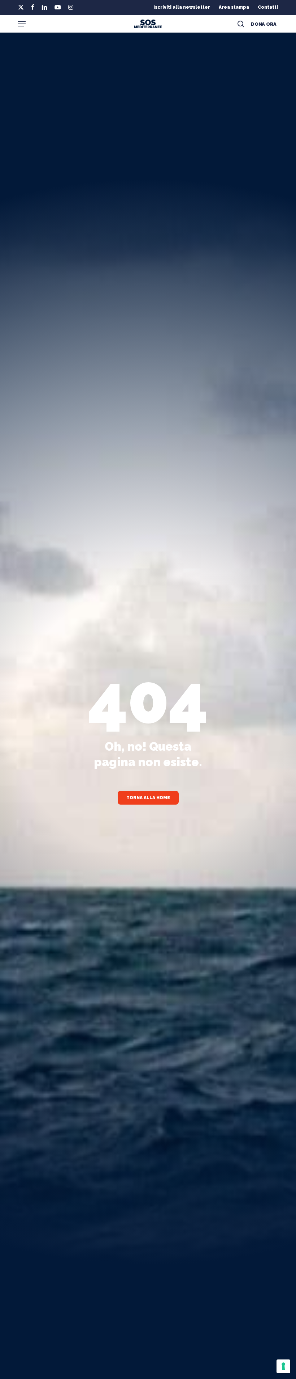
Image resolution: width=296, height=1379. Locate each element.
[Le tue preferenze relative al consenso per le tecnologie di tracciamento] (283, 1366)
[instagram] (70, 7)
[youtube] (58, 7)
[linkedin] (44, 7)
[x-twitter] (21, 7)
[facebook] (32, 7)
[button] (22, 24)
